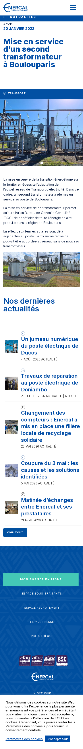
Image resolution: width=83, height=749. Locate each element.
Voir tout (15, 532)
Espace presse (42, 621)
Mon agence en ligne (41, 579)
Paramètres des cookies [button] (24, 739)
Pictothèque (42, 636)
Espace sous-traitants (42, 593)
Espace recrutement (42, 607)
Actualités (23, 17)
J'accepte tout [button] (58, 739)
